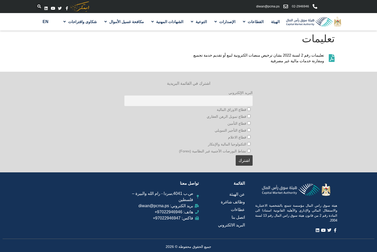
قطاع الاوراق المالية (232, 110)
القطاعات (256, 21)
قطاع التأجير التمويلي (231, 130)
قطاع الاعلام (237, 137)
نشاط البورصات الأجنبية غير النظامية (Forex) (213, 151)
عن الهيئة (237, 194)
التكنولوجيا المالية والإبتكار (227, 144)
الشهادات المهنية (169, 21)
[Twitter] (59, 8)
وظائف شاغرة (233, 202)
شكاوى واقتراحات (82, 21)
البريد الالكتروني (231, 225)
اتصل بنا (238, 217)
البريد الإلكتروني (241, 93)
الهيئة (275, 21)
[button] (39, 6)
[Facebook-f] (66, 8)
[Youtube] (52, 8)
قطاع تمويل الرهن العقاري (227, 116)
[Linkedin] (46, 8)
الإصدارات (227, 21)
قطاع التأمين (237, 123)
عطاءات (238, 209)
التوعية (201, 21)
